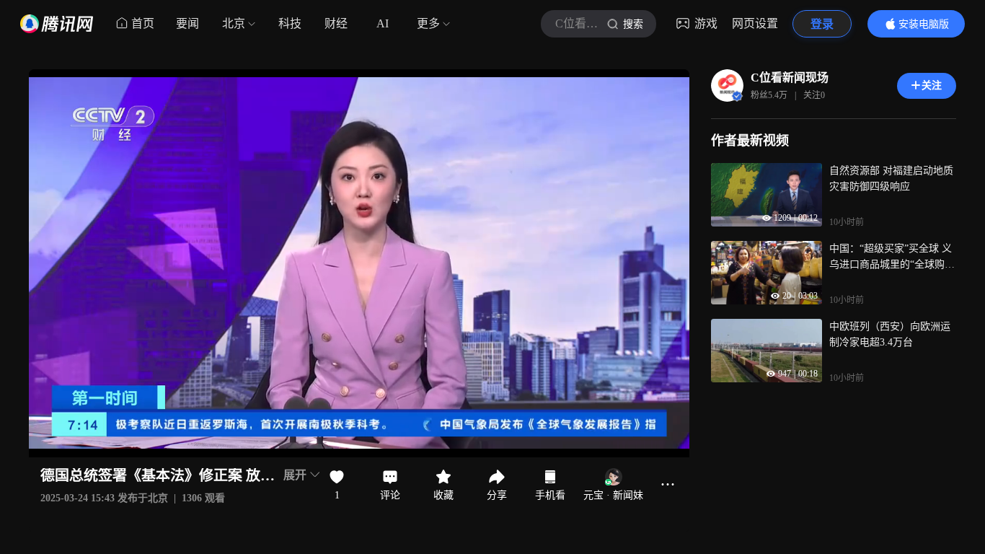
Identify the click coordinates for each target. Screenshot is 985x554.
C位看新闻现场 (790, 77)
